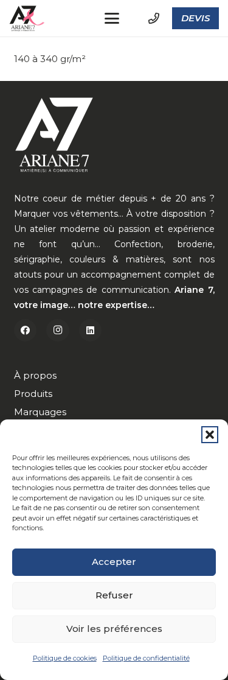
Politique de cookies (65, 658)
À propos (35, 375)
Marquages (40, 412)
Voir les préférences (114, 628)
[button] (210, 435)
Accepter (114, 561)
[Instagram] (57, 330)
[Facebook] (25, 330)
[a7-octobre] (27, 18)
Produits (33, 393)
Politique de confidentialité (146, 658)
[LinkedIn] (90, 330)
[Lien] (153, 18)
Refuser (114, 595)
